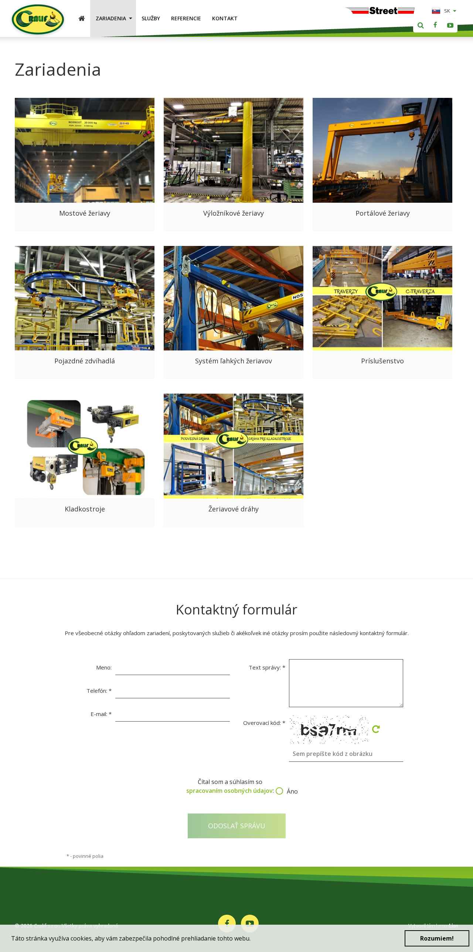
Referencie (186, 18)
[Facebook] (435, 25)
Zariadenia (111, 18)
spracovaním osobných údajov (229, 791)
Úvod (84, 18)
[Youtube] (450, 25)
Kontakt (225, 18)
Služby (151, 18)
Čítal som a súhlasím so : (236, 786)
